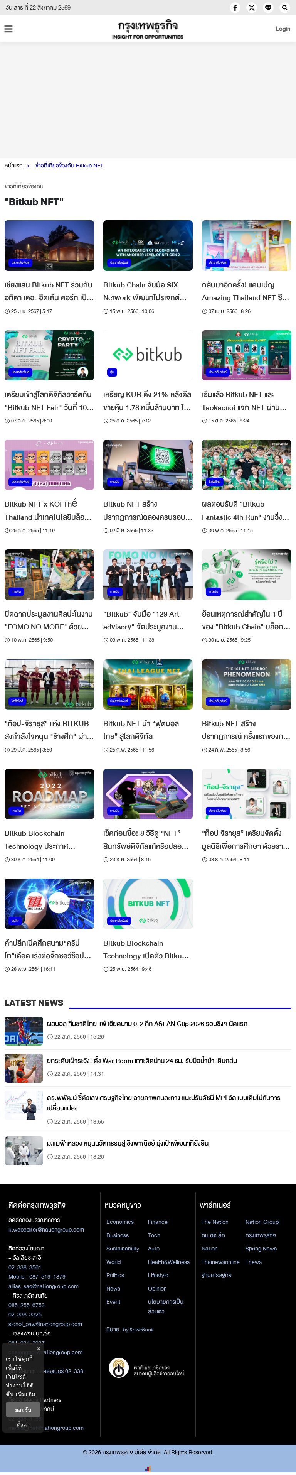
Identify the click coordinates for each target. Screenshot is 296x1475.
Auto (154, 1249)
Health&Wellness (169, 1262)
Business (117, 1235)
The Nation (215, 1222)
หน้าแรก (14, 166)
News (113, 1289)
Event (113, 1302)
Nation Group (262, 1222)
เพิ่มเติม (25, 1394)
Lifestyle (158, 1275)
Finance (158, 1222)
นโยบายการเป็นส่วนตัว (165, 1306)
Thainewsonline (221, 1262)
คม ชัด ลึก (213, 1235)
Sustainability (122, 1249)
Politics (115, 1275)
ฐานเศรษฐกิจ (217, 1275)
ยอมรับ (23, 1409)
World (113, 1262)
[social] (235, 7)
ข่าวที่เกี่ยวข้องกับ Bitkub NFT (69, 166)
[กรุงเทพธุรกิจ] (148, 28)
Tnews (254, 1262)
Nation (210, 1249)
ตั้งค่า (23, 1424)
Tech (154, 1235)
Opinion (157, 1289)
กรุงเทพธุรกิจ (261, 1235)
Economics (120, 1222)
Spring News (261, 1249)
